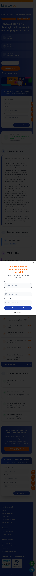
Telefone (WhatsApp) (10, 299)
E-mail (6, 290)
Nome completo (8, 282)
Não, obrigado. (18, 312)
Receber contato (17, 308)
